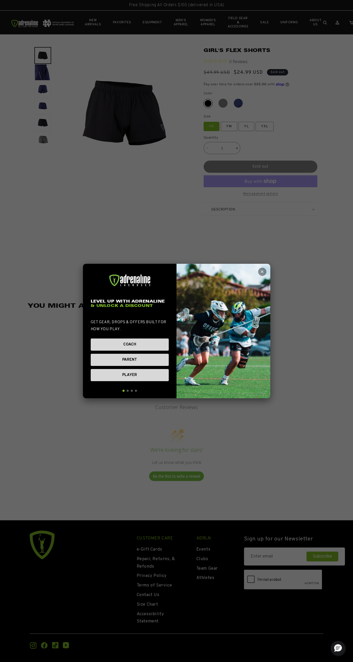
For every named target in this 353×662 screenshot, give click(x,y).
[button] (338, 648)
